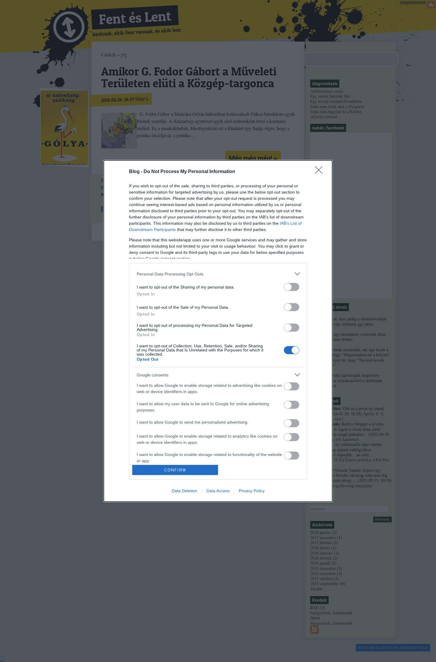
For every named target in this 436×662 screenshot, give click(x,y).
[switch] (291, 287)
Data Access (218, 490)
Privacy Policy (252, 490)
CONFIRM (175, 470)
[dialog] (218, 331)
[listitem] (218, 274)
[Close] (320, 172)
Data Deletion (184, 490)
